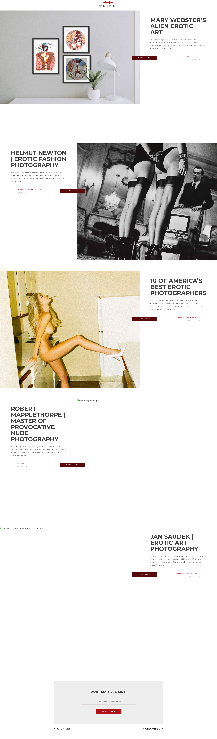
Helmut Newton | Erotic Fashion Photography (39, 159)
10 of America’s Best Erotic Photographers (178, 286)
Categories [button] (151, 728)
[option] (108, 702)
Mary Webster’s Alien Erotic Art (178, 26)
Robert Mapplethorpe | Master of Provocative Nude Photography (38, 424)
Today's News (195, 317)
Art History (21, 189)
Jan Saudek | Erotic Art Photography (174, 542)
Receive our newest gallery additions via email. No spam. (107, 699)
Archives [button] (64, 728)
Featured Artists (193, 56)
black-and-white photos (55, 199)
